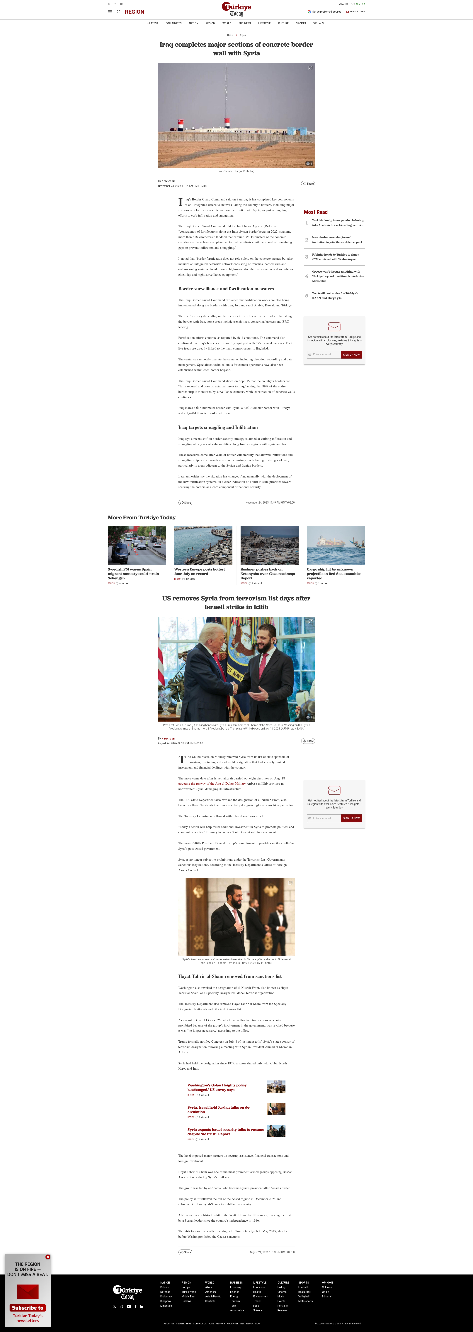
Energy (234, 1296)
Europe (186, 1287)
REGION (210, 23)
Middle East (188, 1296)
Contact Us (200, 1324)
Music (281, 1296)
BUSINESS (245, 23)
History (282, 1287)
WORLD (226, 23)
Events (281, 1301)
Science (258, 1310)
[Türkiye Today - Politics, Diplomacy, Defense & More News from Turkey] (236, 9)
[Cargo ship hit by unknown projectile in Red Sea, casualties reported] (336, 545)
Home (230, 35)
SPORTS (301, 23)
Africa (208, 1287)
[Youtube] (129, 1306)
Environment (260, 1296)
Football (303, 1287)
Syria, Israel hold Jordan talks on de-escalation (219, 1109)
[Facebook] (136, 1306)
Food (256, 1306)
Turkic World (189, 1292)
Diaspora (165, 1301)
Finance (234, 1292)
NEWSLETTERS (357, 12)
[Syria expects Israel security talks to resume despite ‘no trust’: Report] (276, 1131)
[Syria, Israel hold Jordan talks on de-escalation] (276, 1109)
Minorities (166, 1306)
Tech (233, 1306)
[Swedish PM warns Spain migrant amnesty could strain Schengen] (137, 545)
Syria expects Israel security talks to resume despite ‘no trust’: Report (226, 1131)
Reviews (282, 1310)
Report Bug (253, 1324)
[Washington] (276, 1087)
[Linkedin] (141, 1306)
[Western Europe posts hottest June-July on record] (203, 545)
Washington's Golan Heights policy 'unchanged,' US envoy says (217, 1087)
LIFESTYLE (264, 23)
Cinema (282, 1292)
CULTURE (283, 23)
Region (242, 35)
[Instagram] (121, 1306)
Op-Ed (325, 1292)
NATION (193, 23)
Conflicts (210, 1301)
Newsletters (183, 1324)
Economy (235, 1287)
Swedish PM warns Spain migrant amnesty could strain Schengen (133, 573)
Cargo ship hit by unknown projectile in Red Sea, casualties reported (334, 573)
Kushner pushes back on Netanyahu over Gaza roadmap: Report (268, 573)
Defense (165, 1292)
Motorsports (305, 1301)
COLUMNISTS (174, 23)
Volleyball (303, 1296)
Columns (327, 1287)
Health (257, 1292)
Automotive (237, 1310)
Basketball (304, 1292)
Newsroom (168, 738)
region (134, 12)
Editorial (326, 1296)
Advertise (233, 1324)
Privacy (220, 1324)
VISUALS (318, 23)
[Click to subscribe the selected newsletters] (351, 355)
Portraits (283, 1306)
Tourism (235, 1301)
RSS (242, 1324)
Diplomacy (166, 1296)
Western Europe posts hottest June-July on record (199, 571)
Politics (164, 1287)
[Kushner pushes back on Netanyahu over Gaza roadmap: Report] (270, 545)
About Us (169, 1324)
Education (259, 1287)
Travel (257, 1301)
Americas (211, 1292)
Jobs (211, 1324)
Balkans (186, 1301)
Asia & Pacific (213, 1296)
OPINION (327, 1283)
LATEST (153, 23)
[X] (114, 1306)
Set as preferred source (326, 11)
